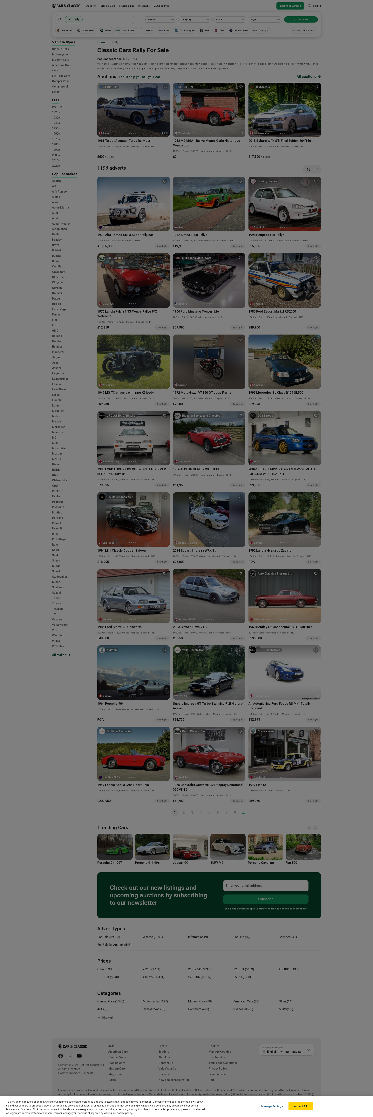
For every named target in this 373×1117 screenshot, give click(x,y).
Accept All (300, 1106)
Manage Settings (272, 1106)
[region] (186, 1106)
